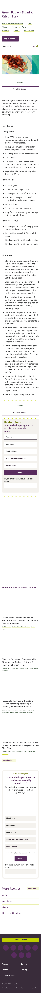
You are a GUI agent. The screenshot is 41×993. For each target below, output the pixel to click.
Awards (5, 964)
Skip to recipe (9, 38)
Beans (20, 710)
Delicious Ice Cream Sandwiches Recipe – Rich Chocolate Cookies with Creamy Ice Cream (20, 620)
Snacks (33, 626)
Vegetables (29, 30)
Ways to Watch (21, 940)
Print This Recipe (19, 89)
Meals (14, 27)
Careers (24, 964)
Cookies (14, 626)
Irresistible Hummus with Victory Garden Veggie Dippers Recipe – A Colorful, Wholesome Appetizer (18, 704)
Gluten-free (26, 710)
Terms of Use (19, 988)
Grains (28, 626)
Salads (16, 30)
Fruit (30, 23)
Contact (5, 970)
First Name (10, 437)
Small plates (5, 712)
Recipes (5, 30)
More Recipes (8, 760)
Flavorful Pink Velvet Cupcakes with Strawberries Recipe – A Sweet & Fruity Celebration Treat (19, 662)
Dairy (18, 626)
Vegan (16, 712)
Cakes (13, 668)
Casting (24, 970)
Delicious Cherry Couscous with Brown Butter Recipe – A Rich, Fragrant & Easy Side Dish (20, 745)
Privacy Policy (6, 988)
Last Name (10, 444)
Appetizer (15, 710)
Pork (24, 27)
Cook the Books (6, 626)
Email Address (11, 451)
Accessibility (33, 988)
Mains (4, 27)
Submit (19, 473)
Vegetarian (5, 629)
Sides (32, 710)
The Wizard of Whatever (12, 23)
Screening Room (8, 975)
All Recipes (32, 888)
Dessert (23, 626)
